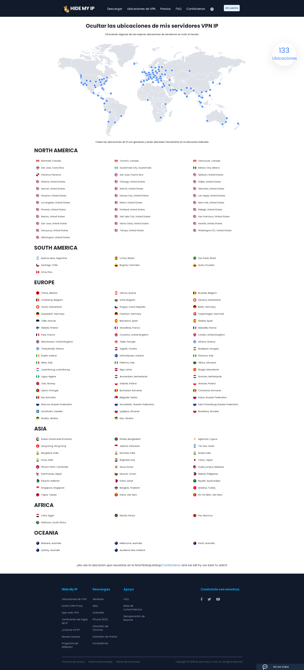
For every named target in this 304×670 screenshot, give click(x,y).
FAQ (178, 8)
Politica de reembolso (128, 661)
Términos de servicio (73, 661)
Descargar (114, 8)
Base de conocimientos (133, 607)
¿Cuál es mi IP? (71, 630)
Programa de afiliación (70, 645)
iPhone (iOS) (100, 619)
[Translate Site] (212, 9)
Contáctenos (195, 8)
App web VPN (70, 612)
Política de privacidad (100, 661)
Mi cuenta (231, 8)
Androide (98, 612)
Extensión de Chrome (100, 628)
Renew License (71, 637)
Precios (165, 8)
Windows (98, 599)
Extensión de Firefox (105, 637)
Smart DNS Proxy (72, 606)
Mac (95, 606)
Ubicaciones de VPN (141, 8)
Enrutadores (100, 643)
